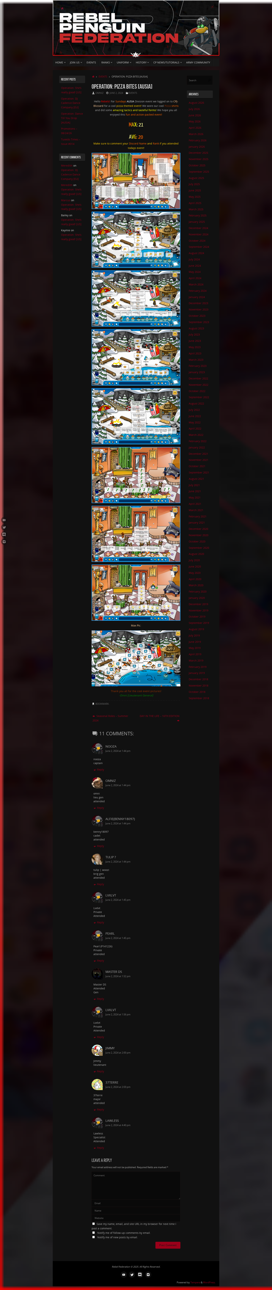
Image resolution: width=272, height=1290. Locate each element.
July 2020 (194, 560)
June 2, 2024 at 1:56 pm (117, 1014)
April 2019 (195, 654)
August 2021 (196, 479)
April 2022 (195, 428)
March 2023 (196, 359)
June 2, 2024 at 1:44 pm (117, 751)
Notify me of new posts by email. (117, 1237)
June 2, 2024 (116, 93)
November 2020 (198, 535)
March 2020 (196, 585)
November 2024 (198, 234)
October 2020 (197, 541)
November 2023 (198, 309)
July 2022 (194, 410)
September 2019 (199, 623)
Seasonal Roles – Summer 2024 (110, 718)
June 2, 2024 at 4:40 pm (117, 1125)
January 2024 (197, 297)
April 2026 (195, 127)
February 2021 (197, 516)
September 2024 (199, 247)
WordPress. (209, 1282)
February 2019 (197, 667)
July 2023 (194, 334)
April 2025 (195, 203)
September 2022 (199, 397)
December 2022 (198, 378)
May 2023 (195, 347)
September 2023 (199, 322)
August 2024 (196, 253)
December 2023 (198, 303)
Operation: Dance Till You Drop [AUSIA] (72, 118)
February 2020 (197, 591)
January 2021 (197, 522)
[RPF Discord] (4, 534)
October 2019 (197, 616)
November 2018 (198, 685)
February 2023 (197, 366)
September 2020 (199, 547)
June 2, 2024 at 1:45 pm (117, 899)
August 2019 (196, 629)
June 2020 (195, 566)
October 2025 (197, 165)
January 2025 (197, 221)
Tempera (195, 1282)
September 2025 (199, 171)
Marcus (65, 200)
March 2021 (196, 510)
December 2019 (198, 604)
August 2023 (196, 328)
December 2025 (198, 152)
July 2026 (194, 109)
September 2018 (199, 698)
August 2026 (196, 102)
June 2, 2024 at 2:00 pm (117, 1052)
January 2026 (197, 146)
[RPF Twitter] (4, 527)
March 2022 (196, 435)
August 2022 (196, 403)
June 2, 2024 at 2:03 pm (117, 1087)
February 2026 (197, 140)
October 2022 (197, 391)
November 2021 (198, 460)
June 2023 (195, 341)
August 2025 (196, 178)
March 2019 (196, 660)
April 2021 (195, 504)
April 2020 (195, 579)
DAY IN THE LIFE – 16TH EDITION (159, 716)
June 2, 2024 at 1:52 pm (117, 976)
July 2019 (194, 635)
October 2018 (197, 692)
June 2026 (195, 115)
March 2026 (196, 134)
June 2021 (195, 491)
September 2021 (199, 472)
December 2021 (198, 453)
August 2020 (196, 554)
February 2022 (197, 441)
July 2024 (194, 259)
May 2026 (195, 121)
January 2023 (197, 372)
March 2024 (196, 284)
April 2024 (195, 278)
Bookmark (102, 703)
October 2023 (197, 315)
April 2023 (195, 353)
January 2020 (197, 598)
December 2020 (198, 529)
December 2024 (198, 228)
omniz (99, 93)
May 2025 (195, 196)
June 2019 (195, 642)
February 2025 (197, 215)
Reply (100, 769)
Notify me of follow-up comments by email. (124, 1233)
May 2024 (195, 272)
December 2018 (198, 679)
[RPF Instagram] (4, 542)
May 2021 (195, 497)
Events (103, 76)
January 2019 (197, 673)
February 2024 (197, 290)
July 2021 (194, 485)
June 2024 (195, 265)
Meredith (67, 165)
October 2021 (197, 466)
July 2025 (194, 184)
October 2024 (197, 240)
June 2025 (195, 190)
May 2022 (195, 422)
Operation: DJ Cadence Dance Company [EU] (70, 103)
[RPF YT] (4, 520)
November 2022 (198, 384)
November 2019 (198, 610)
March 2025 (196, 209)
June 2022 (195, 416)
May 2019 (195, 648)
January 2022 (197, 447)
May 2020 (195, 573)
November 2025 (198, 159)
